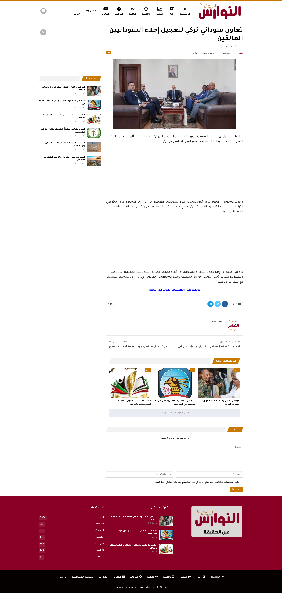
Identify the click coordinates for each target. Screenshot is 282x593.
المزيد (77, 14)
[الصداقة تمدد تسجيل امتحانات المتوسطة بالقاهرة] (130, 383)
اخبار (171, 14)
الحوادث (99, 530)
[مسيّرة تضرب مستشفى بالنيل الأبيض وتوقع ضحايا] (94, 147)
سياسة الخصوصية (82, 577)
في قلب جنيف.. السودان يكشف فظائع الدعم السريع (138, 346)
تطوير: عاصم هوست (124, 587)
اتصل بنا (91, 11)
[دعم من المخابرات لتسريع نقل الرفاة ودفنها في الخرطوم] (174, 383)
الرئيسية (185, 14)
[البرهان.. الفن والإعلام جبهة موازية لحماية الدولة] (219, 383)
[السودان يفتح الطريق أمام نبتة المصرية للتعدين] (94, 161)
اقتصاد (160, 14)
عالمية (132, 14)
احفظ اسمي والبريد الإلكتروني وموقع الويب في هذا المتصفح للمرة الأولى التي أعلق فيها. (197, 482)
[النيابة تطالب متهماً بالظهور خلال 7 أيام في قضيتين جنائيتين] (94, 133)
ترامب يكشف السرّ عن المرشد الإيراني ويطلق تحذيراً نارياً (209, 346)
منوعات (119, 14)
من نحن (62, 577)
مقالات (105, 14)
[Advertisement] (174, 175)
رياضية (146, 14)
